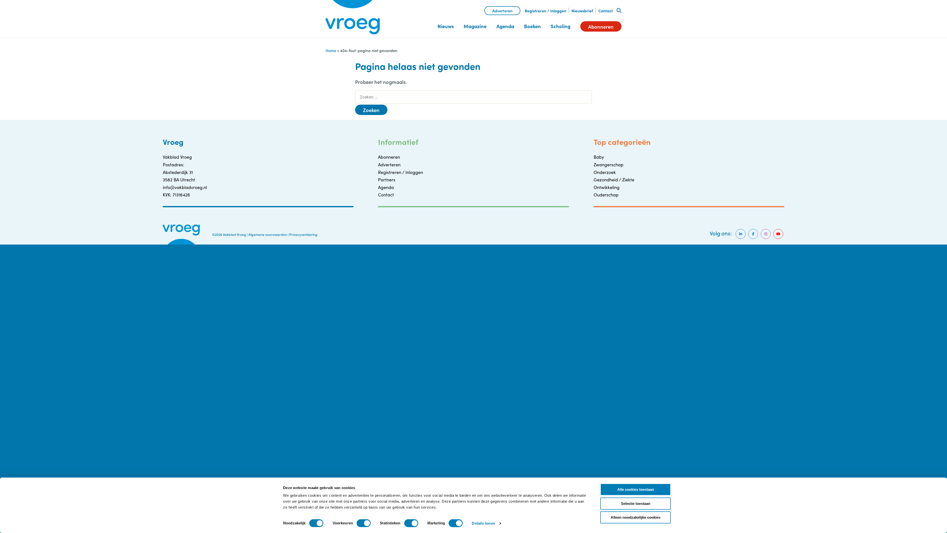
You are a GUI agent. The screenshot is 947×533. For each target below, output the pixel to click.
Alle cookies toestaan (635, 489)
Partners (386, 180)
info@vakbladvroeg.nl (185, 187)
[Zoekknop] (619, 10)
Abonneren (601, 26)
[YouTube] (778, 234)
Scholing (560, 26)
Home (331, 50)
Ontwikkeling (606, 187)
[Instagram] (766, 234)
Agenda (505, 26)
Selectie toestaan (635, 503)
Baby (599, 157)
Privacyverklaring (303, 234)
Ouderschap (606, 195)
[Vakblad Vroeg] (353, 17)
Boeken (532, 26)
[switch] (364, 523)
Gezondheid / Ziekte (614, 180)
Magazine (475, 26)
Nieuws (445, 26)
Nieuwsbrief (582, 10)
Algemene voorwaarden (267, 234)
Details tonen (483, 523)
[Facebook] (753, 234)
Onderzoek (605, 172)
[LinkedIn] (741, 234)
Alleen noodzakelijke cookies (635, 517)
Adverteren (502, 10)
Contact (605, 10)
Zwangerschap (608, 165)
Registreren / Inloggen (545, 10)
